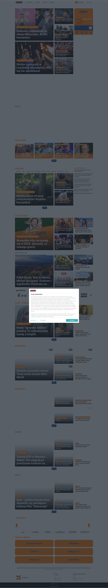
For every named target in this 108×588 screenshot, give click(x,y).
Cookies (38, 316)
